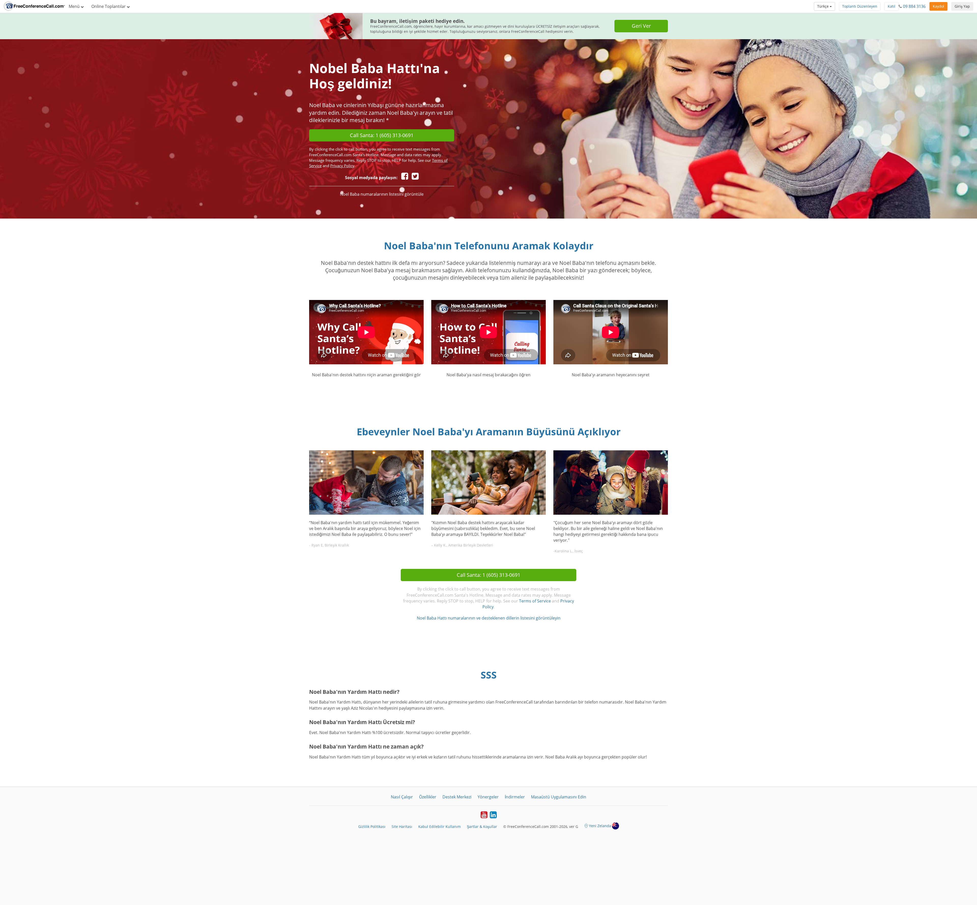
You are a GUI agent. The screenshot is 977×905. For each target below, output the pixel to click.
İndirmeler (515, 797)
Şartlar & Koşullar (482, 826)
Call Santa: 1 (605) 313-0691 (381, 135)
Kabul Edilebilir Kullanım (439, 826)
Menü (75, 6)
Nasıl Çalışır (402, 797)
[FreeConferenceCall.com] (34, 6)
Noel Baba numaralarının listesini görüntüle (382, 194)
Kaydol (938, 6)
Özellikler (427, 797)
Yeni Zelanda (600, 825)
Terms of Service (535, 601)
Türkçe (823, 6)
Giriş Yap (962, 6)
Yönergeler (488, 797)
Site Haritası (402, 826)
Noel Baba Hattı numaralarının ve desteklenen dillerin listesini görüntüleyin (489, 618)
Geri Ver (641, 25)
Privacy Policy (342, 165)
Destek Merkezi (456, 797)
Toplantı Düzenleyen (859, 6)
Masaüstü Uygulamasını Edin (558, 797)
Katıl (891, 6)
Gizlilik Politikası (371, 826)
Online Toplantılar (109, 6)
